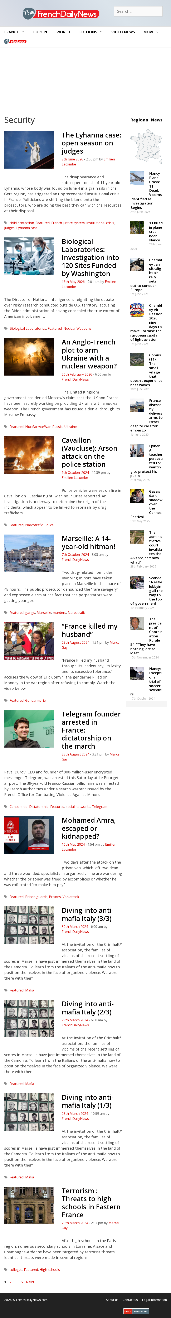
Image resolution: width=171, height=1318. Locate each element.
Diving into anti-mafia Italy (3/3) (88, 914)
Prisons (55, 896)
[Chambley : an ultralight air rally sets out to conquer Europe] (137, 273)
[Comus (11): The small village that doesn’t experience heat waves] (137, 368)
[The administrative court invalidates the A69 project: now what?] (137, 545)
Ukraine (70, 426)
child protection (22, 223)
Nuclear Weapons (77, 328)
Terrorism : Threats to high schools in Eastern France (91, 1202)
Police (49, 525)
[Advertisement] (85, 79)
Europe (40, 31)
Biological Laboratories (28, 328)
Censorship (19, 806)
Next (32, 1281)
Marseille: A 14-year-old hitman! (88, 542)
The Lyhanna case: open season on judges (91, 142)
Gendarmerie (35, 700)
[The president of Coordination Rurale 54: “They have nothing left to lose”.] (137, 632)
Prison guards (36, 896)
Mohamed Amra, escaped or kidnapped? (89, 828)
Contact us (130, 1300)
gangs (30, 612)
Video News (123, 31)
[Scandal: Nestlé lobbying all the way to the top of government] (137, 591)
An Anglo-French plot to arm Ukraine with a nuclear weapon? (89, 353)
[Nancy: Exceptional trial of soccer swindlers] (137, 681)
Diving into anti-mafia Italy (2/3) (88, 1007)
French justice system (68, 223)
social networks (78, 806)
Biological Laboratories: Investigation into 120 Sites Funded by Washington (90, 257)
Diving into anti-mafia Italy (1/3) (88, 1101)
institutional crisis (100, 223)
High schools (50, 1269)
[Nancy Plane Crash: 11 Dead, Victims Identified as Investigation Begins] (137, 186)
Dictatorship (39, 806)
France (11, 31)
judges (9, 228)
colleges (16, 1269)
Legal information (154, 1300)
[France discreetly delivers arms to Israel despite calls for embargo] (137, 413)
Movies (150, 31)
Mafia (29, 990)
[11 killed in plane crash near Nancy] (137, 236)
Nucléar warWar (38, 426)
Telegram (99, 806)
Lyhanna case (27, 228)
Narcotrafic (34, 525)
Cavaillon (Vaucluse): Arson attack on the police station (89, 452)
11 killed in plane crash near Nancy (156, 231)
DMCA (127, 1311)
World (63, 31)
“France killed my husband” (89, 630)
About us (112, 1300)
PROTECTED (141, 1311)
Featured (43, 223)
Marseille (44, 612)
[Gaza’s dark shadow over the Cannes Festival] (137, 504)
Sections (87, 31)
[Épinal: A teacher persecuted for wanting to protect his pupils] (137, 459)
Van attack (71, 896)
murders (59, 612)
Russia (57, 426)
